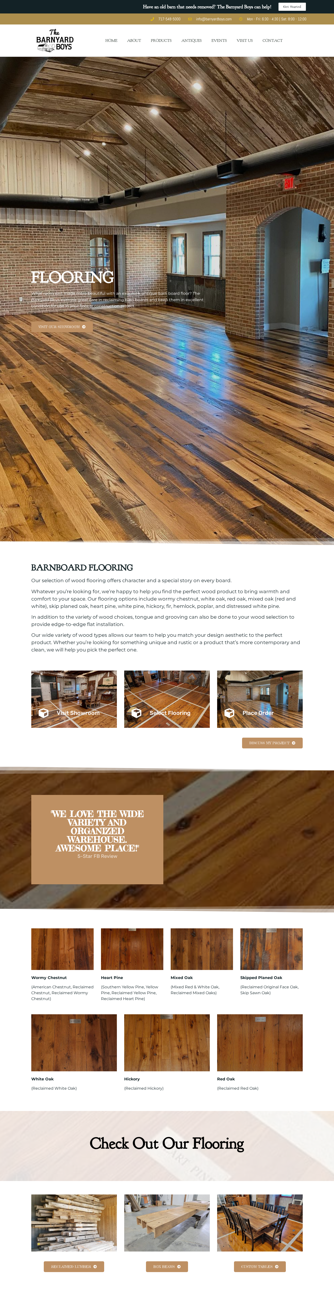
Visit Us (245, 40)
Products (161, 40)
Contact (273, 40)
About (134, 40)
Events (219, 40)
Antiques (191, 40)
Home (111, 40)
